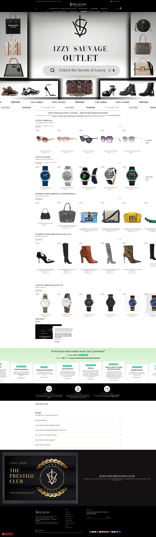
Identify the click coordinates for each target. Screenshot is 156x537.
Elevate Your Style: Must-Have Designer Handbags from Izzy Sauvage (63, 335)
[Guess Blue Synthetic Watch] (45, 176)
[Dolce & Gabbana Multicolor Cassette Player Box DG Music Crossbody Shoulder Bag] (89, 214)
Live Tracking (68, 527)
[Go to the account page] (117, 8)
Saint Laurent (69, 330)
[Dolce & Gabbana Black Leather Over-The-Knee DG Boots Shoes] (67, 255)
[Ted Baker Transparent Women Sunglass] (132, 139)
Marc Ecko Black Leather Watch (110, 187)
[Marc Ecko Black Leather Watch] (110, 176)
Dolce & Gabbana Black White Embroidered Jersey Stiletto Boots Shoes (45, 270)
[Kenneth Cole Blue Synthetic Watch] (89, 176)
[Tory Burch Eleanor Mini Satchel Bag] (45, 212)
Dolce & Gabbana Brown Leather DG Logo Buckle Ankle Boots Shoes (89, 270)
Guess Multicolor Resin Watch (67, 187)
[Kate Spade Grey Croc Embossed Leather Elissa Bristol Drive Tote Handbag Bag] (67, 213)
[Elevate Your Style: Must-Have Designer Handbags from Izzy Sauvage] (48, 333)
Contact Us (67, 512)
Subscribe (108, 517)
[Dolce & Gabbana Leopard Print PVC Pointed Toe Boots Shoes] (132, 255)
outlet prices (58, 330)
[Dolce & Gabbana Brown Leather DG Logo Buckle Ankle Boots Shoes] (89, 255)
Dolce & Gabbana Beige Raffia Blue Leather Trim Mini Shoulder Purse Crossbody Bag (110, 229)
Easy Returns (68, 514)
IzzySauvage (44, 532)
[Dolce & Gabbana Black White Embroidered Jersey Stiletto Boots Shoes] (45, 255)
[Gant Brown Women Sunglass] (67, 139)
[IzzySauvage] (78, 4)
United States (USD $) (116, 1)
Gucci (71, 328)
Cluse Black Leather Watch (88, 314)
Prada (63, 330)
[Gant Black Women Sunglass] (89, 139)
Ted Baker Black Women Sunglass (111, 151)
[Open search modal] (36, 8)
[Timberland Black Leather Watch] (132, 176)
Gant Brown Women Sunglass (67, 151)
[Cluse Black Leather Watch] (89, 303)
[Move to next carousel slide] (120, 126)
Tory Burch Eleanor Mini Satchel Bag (45, 223)
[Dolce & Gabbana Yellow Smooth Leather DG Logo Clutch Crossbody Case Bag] (132, 214)
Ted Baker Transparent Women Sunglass (132, 151)
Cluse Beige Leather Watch (45, 314)
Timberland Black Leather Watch (132, 187)
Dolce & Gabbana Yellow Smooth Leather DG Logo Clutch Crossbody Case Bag (132, 229)
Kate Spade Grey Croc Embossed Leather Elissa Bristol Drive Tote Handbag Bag (67, 226)
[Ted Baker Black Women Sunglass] (110, 139)
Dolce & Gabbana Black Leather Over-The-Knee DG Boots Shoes (67, 270)
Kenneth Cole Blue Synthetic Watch (89, 187)
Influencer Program (69, 523)
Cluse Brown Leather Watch (132, 314)
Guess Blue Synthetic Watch (45, 187)
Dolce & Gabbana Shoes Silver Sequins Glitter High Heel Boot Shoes (110, 270)
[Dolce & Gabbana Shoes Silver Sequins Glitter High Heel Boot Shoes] (110, 255)
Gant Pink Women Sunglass (45, 151)
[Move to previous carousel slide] (117, 126)
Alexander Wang (58, 328)
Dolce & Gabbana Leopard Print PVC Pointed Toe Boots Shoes (132, 270)
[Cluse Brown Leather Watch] (132, 303)
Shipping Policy (68, 521)
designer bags (66, 328)
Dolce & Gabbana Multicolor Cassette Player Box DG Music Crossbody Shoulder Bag (88, 229)
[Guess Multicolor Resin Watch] (67, 176)
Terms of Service (69, 516)
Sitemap (67, 525)
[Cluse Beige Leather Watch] (45, 303)
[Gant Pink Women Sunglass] (45, 139)
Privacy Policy (68, 518)
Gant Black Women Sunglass (89, 151)
